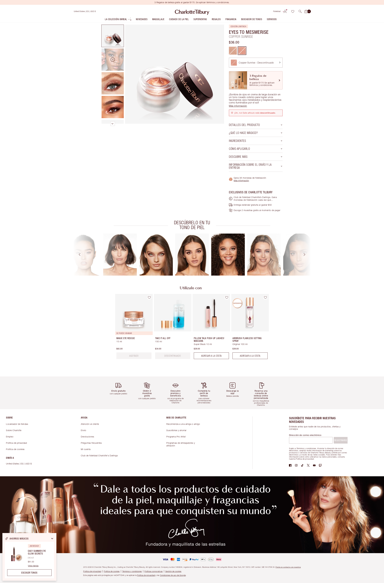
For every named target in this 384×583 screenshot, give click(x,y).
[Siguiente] (307, 255)
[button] (300, 11)
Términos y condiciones (132, 571)
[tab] (112, 36)
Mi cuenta (86, 449)
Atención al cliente (90, 424)
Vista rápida (33, 566)
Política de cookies (15, 449)
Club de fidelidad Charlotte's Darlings (99, 455)
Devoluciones (87, 436)
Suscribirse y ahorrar (176, 430)
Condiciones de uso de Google (173, 575)
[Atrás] (76, 255)
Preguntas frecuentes (91, 443)
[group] (84, 255)
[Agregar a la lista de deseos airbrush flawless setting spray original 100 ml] (265, 297)
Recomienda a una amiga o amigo (183, 424)
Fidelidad (276, 11)
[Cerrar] (52, 538)
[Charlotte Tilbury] (192, 11)
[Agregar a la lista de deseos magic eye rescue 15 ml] (149, 297)
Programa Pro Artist (176, 436)
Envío (83, 430)
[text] (134, 355)
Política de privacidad (16, 443)
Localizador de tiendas (17, 424)
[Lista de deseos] (292, 11)
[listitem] (118, 19)
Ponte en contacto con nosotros (288, 567)
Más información (241, 180)
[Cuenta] (285, 11)
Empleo (9, 436)
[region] (29, 557)
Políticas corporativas (153, 571)
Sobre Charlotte (13, 430)
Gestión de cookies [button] (173, 571)
